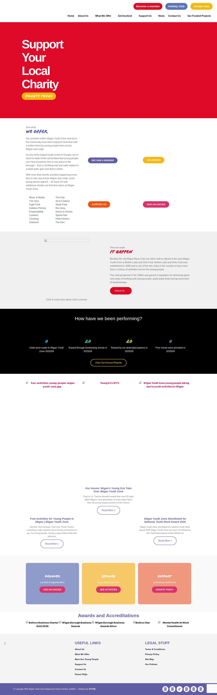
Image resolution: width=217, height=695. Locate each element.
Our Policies (151, 664)
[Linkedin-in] (187, 689)
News (161, 16)
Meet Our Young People (87, 659)
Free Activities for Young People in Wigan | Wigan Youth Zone (52, 520)
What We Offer (103, 16)
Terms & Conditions (155, 649)
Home (71, 16)
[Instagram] (172, 689)
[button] (127, 6)
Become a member (103, 160)
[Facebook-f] (165, 689)
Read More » (52, 544)
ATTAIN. (92, 689)
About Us (83, 16)
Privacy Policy (152, 654)
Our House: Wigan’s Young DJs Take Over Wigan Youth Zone (108, 490)
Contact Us (174, 16)
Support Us (145, 16)
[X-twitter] (201, 689)
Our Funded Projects (199, 16)
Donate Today (164, 589)
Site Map (149, 659)
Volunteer (153, 160)
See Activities (108, 589)
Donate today (38, 96)
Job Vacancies (52, 589)
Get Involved (125, 16)
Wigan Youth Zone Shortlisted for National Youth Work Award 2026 (165, 520)
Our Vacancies (156, 204)
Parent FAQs (81, 674)
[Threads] (194, 689)
